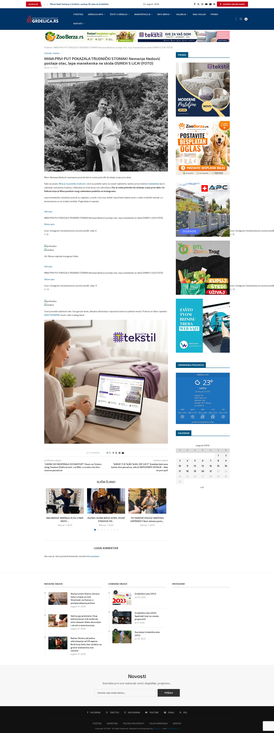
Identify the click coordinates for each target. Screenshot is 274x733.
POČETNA (78, 14)
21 (211, 471)
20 (202, 471)
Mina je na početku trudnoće (72, 183)
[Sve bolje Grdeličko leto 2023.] (121, 637)
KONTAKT (177, 723)
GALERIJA (181, 14)
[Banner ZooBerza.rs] (90, 32)
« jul (202, 487)
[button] (44, 4)
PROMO (214, 14)
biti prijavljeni (92, 556)
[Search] (240, 19)
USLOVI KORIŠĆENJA (158, 723)
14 (211, 466)
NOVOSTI (77, 23)
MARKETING (112, 723)
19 (195, 471)
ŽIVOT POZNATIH (52, 315)
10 (180, 466)
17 (180, 471)
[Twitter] (198, 4)
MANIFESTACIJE (142, 14)
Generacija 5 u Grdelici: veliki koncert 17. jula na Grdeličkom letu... (82, 4)
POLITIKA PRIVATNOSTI (133, 723)
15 (218, 466)
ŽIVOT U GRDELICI (118, 14)
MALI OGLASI (199, 14)
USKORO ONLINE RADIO (233, 4)
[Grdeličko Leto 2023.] (121, 598)
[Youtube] (206, 4)
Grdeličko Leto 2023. (146, 593)
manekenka (153, 183)
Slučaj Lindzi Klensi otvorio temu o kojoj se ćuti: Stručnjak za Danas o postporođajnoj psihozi (85, 598)
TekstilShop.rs (173, 728)
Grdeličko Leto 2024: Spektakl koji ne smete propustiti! (147, 616)
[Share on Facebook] (113, 452)
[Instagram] (202, 4)
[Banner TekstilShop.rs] (184, 32)
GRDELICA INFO (95, 14)
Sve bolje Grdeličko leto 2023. (147, 634)
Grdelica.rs (158, 728)
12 (195, 466)
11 (187, 466)
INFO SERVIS (163, 14)
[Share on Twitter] (116, 452)
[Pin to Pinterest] (120, 452)
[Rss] (214, 4)
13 (203, 466)
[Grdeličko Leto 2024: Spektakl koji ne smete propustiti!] (121, 617)
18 (187, 471)
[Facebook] (195, 4)
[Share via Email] (123, 452)
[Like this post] (110, 452)
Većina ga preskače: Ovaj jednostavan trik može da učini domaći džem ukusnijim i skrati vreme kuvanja (86, 621)
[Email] (210, 4)
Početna (48, 47)
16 (226, 466)
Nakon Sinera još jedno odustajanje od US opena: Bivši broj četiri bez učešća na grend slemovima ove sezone (86, 644)
